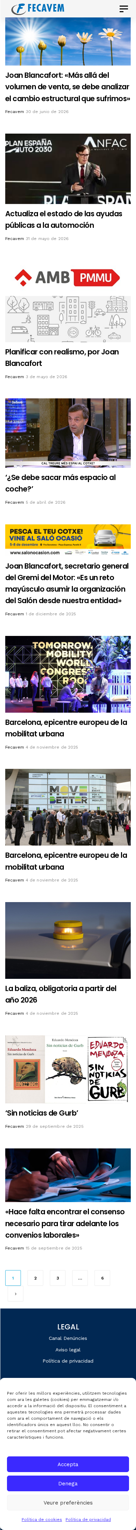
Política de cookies (42, 1519)
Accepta (68, 1464)
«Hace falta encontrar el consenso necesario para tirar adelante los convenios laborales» (65, 1223)
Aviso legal (68, 1349)
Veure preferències (68, 1503)
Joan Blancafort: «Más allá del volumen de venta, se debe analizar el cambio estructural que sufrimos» (67, 86)
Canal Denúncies (68, 1338)
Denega (68, 1483)
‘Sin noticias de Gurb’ (41, 1113)
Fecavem (14, 111)
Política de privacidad (88, 1519)
